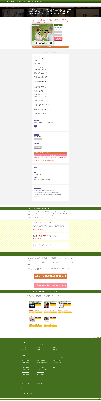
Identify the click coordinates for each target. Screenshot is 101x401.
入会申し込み (55, 349)
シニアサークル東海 (40, 357)
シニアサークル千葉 (25, 367)
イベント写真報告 (40, 344)
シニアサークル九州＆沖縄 (58, 357)
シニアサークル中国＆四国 (42, 369)
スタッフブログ (56, 344)
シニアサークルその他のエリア (58, 362)
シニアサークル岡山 (40, 374)
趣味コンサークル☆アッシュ (27, 393)
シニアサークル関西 (25, 369)
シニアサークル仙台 (40, 367)
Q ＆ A (38, 349)
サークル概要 (24, 347)
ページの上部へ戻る (96, 337)
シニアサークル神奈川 (25, 362)
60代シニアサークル (56, 367)
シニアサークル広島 (40, 372)
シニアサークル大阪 (25, 372)
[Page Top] (99, 399)
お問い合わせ (39, 383)
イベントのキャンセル (25, 383)
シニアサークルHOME (26, 344)
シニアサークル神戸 (25, 374)
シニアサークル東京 (25, 360)
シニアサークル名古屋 (41, 360)
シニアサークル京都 (25, 376)
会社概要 (54, 347)
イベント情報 (24, 349)
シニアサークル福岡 (56, 360)
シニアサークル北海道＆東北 (42, 362)
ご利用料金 (39, 347)
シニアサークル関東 (25, 357)
